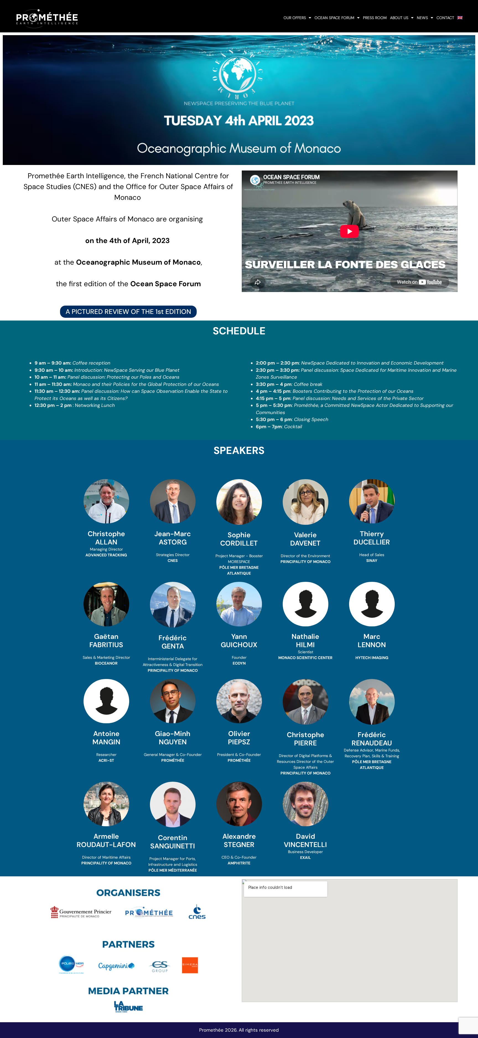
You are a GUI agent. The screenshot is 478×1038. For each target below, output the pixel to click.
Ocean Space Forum (334, 17)
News (422, 17)
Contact (445, 17)
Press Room (375, 17)
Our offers (295, 17)
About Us (399, 17)
